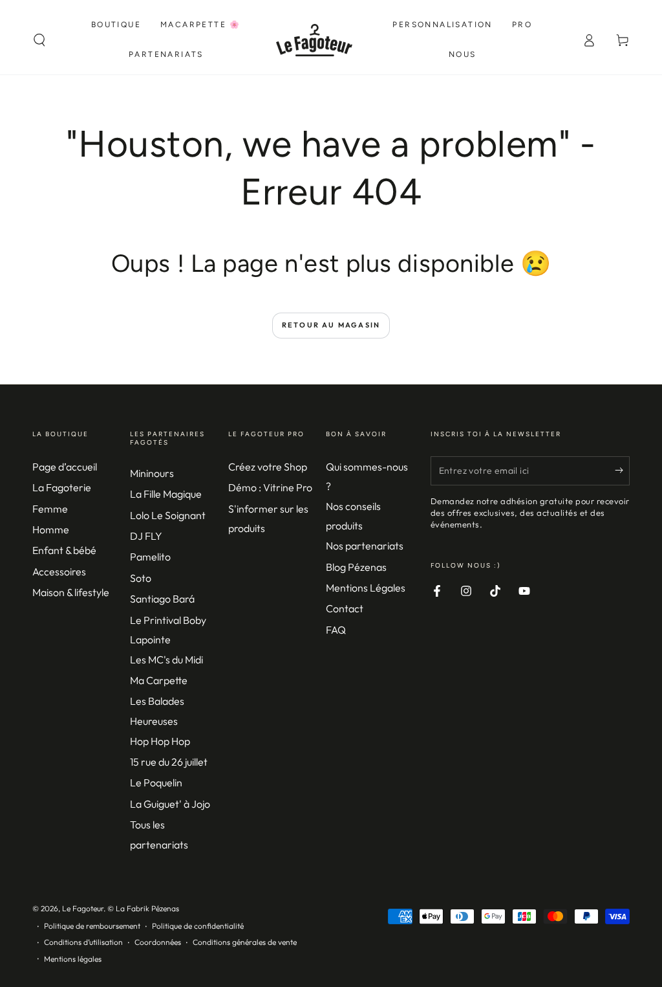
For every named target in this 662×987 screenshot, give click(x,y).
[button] (39, 40)
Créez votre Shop (267, 466)
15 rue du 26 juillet (169, 761)
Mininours (152, 473)
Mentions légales (72, 959)
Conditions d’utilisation (83, 942)
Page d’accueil (64, 466)
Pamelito (150, 556)
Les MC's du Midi (166, 659)
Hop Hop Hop (160, 741)
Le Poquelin (156, 782)
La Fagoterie (61, 487)
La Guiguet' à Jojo (170, 803)
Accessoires (59, 571)
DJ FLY (146, 535)
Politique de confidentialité (198, 926)
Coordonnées (157, 942)
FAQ (336, 629)
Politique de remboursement (92, 926)
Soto (140, 577)
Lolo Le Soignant (168, 515)
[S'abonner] (622, 470)
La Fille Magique (166, 493)
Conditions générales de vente (245, 942)
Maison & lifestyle (70, 592)
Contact (344, 608)
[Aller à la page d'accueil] (314, 40)
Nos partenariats (364, 545)
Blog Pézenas (356, 566)
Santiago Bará (162, 598)
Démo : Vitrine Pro (270, 487)
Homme (50, 529)
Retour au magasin (331, 324)
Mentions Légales (365, 587)
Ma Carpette (158, 680)
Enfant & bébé (64, 550)
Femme (50, 508)
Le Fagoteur (82, 908)
